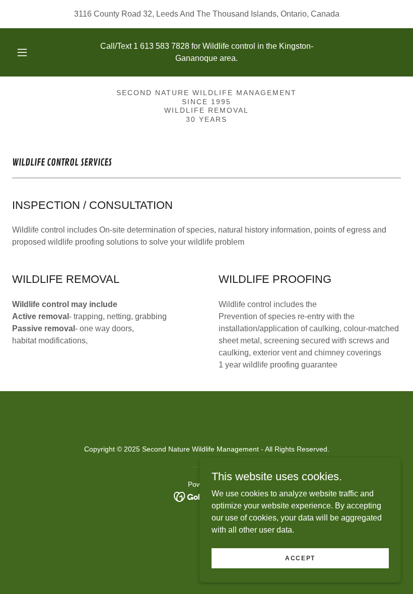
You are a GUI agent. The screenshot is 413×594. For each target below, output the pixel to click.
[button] (29, 52)
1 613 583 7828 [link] (161, 46)
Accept (300, 557)
